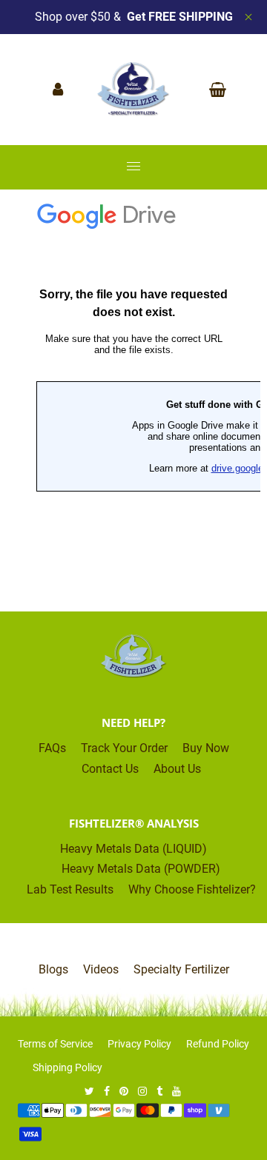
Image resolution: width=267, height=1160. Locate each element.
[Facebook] (108, 1091)
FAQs (52, 748)
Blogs (53, 969)
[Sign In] (61, 89)
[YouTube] (177, 1091)
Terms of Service (55, 1044)
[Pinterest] (125, 1091)
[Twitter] (90, 1091)
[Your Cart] (214, 89)
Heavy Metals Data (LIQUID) (133, 849)
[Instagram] (143, 1091)
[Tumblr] (160, 1091)
